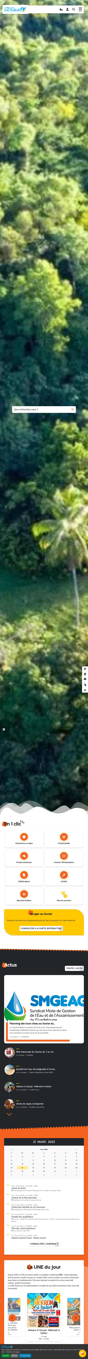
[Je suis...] (61, 9)
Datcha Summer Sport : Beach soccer (28, 1238)
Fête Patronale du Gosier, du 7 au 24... (35, 1051)
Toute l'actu (74, 968)
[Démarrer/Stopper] (4, 729)
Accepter (6, 1355)
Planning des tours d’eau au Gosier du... (32, 1023)
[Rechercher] (73, 9)
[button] (9, 1114)
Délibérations (24, 881)
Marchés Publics (24, 900)
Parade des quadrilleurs (22, 1217)
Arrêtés (64, 881)
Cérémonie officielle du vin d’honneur (28, 1207)
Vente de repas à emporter (30, 1103)
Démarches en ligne (24, 843)
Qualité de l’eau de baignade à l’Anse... (36, 1069)
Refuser (14, 1355)
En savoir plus (25, 1355)
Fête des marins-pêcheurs (23, 1228)
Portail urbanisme (24, 862)
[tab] (12, 1318)
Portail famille (64, 843)
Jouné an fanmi (18, 1188)
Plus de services (64, 900)
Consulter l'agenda (43, 1244)
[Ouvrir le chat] (82, 1353)
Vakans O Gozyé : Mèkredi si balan (33, 1086)
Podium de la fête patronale (24, 1198)
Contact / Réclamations (64, 862)
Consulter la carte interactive (41, 928)
